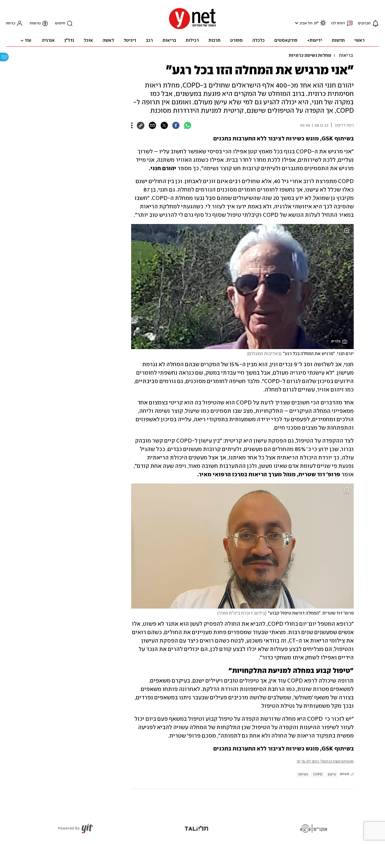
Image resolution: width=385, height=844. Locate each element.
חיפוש (60, 23)
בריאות (346, 56)
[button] (295, 23)
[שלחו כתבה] (152, 125)
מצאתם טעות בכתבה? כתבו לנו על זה (325, 761)
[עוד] (132, 125)
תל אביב (306, 23)
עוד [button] (28, 40)
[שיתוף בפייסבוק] (176, 125)
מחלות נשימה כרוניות (310, 56)
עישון (332, 774)
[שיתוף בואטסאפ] (187, 125)
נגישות (35, 23)
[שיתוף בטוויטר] (164, 125)
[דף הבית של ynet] (192, 28)
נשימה (303, 774)
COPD (317, 774)
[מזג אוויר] (323, 25)
